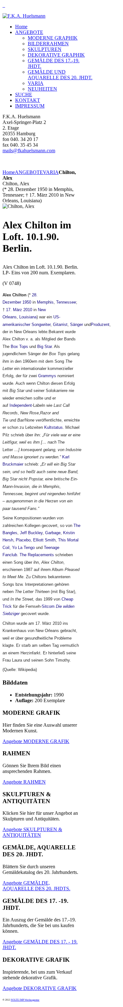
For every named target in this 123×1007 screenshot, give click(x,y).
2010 (27, 309)
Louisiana (28, 317)
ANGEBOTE (29, 172)
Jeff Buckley (31, 532)
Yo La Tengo (23, 547)
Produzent (100, 324)
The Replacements (37, 554)
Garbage (53, 532)
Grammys (47, 375)
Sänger (76, 324)
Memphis (45, 302)
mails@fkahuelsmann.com (29, 150)
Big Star (44, 346)
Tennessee (66, 302)
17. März (14, 309)
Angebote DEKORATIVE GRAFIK (40, 988)
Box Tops (19, 346)
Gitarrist (60, 324)
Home (9, 172)
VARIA (51, 172)
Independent (20, 405)
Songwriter (41, 324)
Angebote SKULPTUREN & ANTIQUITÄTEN (32, 832)
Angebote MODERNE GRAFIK (36, 741)
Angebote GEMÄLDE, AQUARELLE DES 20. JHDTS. (36, 885)
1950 (26, 302)
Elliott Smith (44, 540)
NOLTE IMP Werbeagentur (25, 1000)
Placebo (23, 540)
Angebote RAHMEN (24, 782)
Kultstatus (53, 427)
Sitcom (48, 606)
